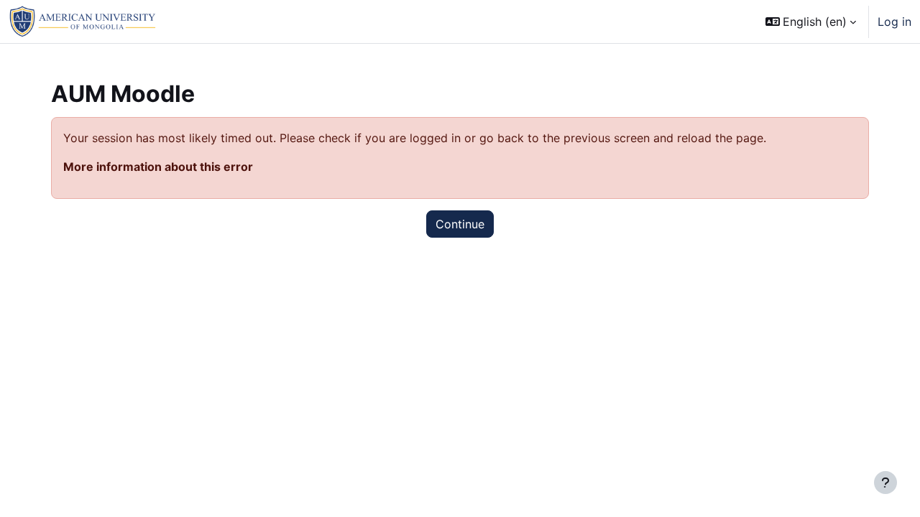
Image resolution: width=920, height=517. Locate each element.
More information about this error (158, 166)
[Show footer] (885, 482)
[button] (810, 21)
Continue (460, 224)
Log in (894, 21)
